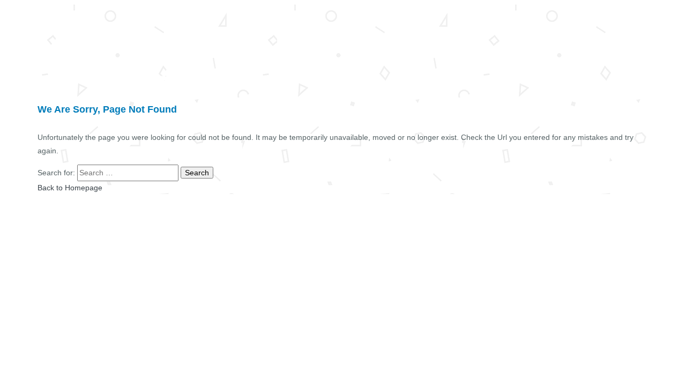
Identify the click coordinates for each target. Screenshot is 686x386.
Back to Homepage (70, 187)
